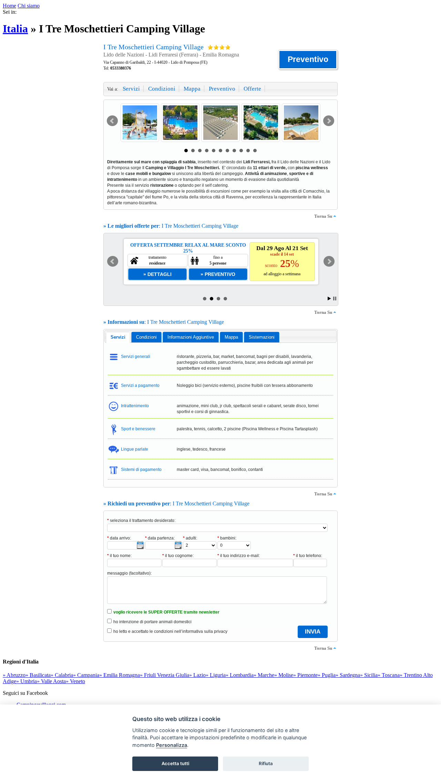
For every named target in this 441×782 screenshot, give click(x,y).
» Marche (264, 675)
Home (9, 6)
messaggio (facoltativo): (129, 573)
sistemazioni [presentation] (262, 337)
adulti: (190, 538)
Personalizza (171, 745)
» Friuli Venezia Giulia (164, 675)
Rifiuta (266, 763)
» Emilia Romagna (119, 675)
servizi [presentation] (118, 337)
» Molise (283, 675)
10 (248, 150)
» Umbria (26, 681)
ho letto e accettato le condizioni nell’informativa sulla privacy (170, 631)
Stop (334, 298)
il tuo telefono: (307, 555)
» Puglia (327, 675)
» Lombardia (240, 675)
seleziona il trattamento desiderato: (141, 520)
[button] (307, 59)
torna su (323, 216)
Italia (15, 28)
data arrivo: (119, 538)
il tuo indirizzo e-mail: (238, 555)
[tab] (118, 337)
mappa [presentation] (231, 337)
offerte (252, 88)
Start (329, 298)
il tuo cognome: (178, 555)
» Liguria (216, 675)
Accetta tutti (175, 763)
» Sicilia (369, 675)
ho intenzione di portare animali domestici (152, 621)
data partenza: (160, 538)
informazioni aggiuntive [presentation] (190, 337)
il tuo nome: (119, 555)
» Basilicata (38, 675)
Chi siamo (29, 6)
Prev (112, 120)
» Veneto (75, 681)
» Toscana (389, 675)
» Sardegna (348, 675)
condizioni (161, 88)
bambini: (226, 538)
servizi (131, 88)
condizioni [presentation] (146, 337)
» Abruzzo (14, 675)
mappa (192, 88)
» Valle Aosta (51, 681)
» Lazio (197, 675)
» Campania (86, 675)
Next (328, 120)
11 (255, 150)
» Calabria (62, 675)
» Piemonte (305, 675)
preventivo (222, 88)
